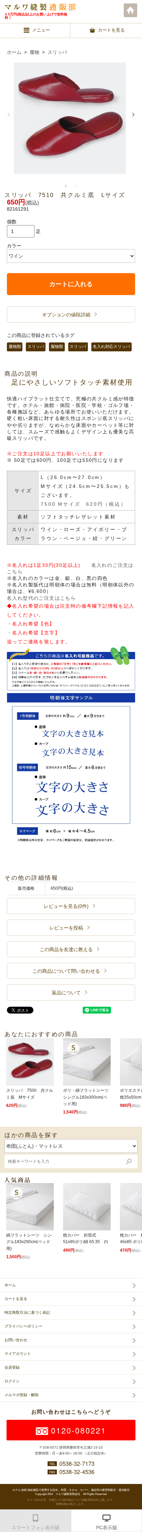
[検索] (128, 1161)
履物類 (15, 346)
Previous (8, 115)
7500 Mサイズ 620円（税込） (83, 504)
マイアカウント (17, 1354)
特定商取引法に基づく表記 (27, 1312)
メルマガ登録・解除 (21, 1395)
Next (133, 115)
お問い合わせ (15, 1340)
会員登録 (12, 1367)
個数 (12, 221)
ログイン (12, 1381)
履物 (34, 52)
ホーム (131, 10)
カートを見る (15, 1299)
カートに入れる (71, 284)
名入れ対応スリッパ (111, 346)
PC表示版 (106, 1527)
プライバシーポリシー (23, 1326)
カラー (14, 245)
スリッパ (57, 52)
